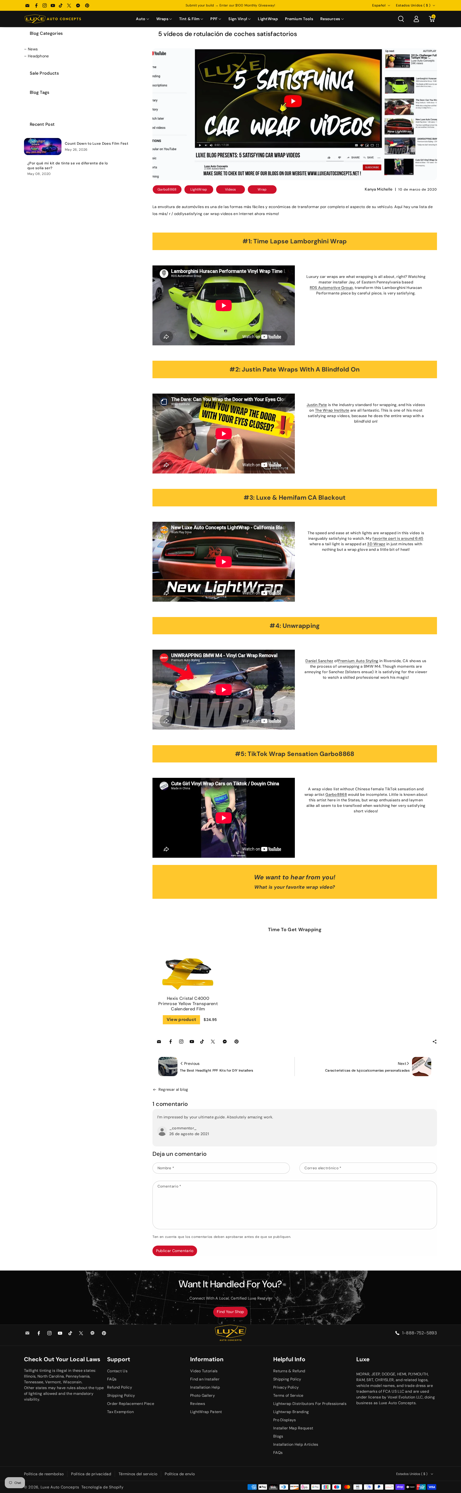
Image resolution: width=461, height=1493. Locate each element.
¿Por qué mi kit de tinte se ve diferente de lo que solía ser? (67, 165)
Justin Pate (317, 404)
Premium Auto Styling (358, 660)
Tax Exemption (120, 1411)
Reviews (197, 1403)
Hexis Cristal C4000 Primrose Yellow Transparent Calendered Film (188, 1003)
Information (207, 1359)
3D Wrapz (376, 543)
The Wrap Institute (332, 410)
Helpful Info (289, 1359)
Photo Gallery (202, 1395)
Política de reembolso (44, 1473)
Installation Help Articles (295, 1444)
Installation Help (205, 1387)
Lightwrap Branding (291, 1411)
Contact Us (117, 1370)
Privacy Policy (286, 1387)
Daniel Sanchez (319, 660)
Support (118, 1359)
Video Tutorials (204, 1370)
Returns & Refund (289, 1370)
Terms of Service (288, 1395)
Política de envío (180, 1473)
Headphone (38, 56)
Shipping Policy (121, 1395)
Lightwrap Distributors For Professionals (309, 1403)
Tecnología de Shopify (102, 1487)
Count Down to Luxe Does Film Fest (96, 143)
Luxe (363, 1359)
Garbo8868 (336, 794)
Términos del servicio (138, 1473)
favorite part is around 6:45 (397, 538)
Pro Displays (284, 1419)
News (33, 49)
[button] (142, 19)
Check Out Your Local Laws (62, 1359)
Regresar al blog (173, 1089)
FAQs (111, 1379)
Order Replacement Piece (130, 1403)
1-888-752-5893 (419, 1333)
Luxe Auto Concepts (60, 1487)
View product (181, 1019)
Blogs (278, 1436)
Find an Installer (204, 1379)
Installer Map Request (293, 1428)
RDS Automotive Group (331, 287)
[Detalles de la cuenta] (416, 19)
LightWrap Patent (206, 1411)
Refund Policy (119, 1387)
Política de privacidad (91, 1473)
